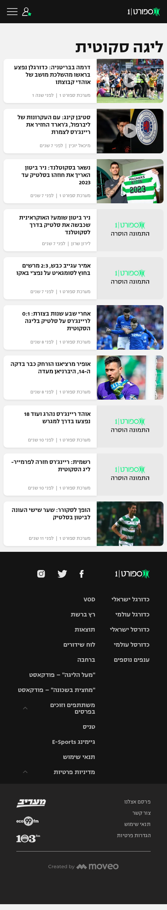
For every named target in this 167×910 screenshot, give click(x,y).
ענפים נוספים (132, 659)
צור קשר (141, 813)
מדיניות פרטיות (74, 772)
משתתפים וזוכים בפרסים (72, 708)
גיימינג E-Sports (73, 741)
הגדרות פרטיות (133, 835)
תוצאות (85, 629)
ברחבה (86, 659)
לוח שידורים (79, 644)
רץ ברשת (83, 614)
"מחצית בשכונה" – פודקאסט (56, 690)
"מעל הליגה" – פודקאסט (62, 674)
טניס (89, 726)
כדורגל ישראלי (130, 599)
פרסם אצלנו (137, 802)
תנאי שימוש (79, 757)
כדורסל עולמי (132, 644)
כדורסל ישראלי (130, 629)
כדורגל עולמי (132, 614)
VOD (89, 599)
